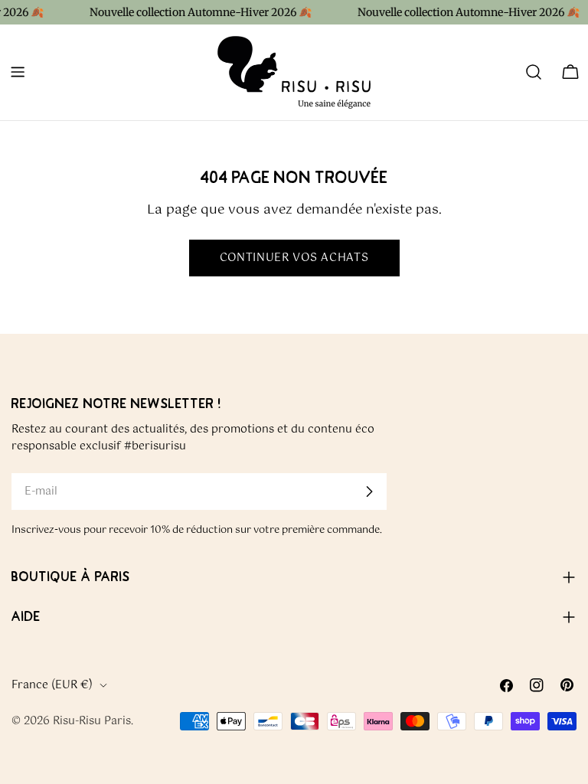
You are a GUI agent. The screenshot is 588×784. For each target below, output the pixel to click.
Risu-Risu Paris (92, 721)
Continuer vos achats (294, 258)
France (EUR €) (52, 685)
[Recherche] (533, 72)
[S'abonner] (369, 491)
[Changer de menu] (17, 72)
